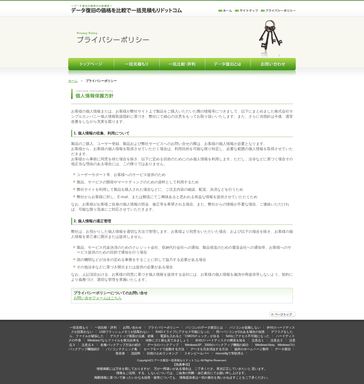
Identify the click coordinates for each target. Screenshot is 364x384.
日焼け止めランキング (162, 353)
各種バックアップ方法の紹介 (120, 344)
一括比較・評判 (106, 327)
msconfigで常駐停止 (230, 353)
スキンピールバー (196, 353)
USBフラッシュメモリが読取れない (124, 331)
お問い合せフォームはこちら (98, 298)
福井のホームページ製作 (251, 349)
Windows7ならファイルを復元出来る (113, 340)
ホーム (73, 80)
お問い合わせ (132, 327)
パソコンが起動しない (244, 327)
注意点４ (88, 344)
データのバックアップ (163, 344)
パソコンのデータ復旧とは (204, 327)
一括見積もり (79, 327)
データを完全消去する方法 (209, 349)
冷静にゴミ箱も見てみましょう (167, 340)
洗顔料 (135, 353)
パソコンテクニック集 (121, 349)
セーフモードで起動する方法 (164, 349)
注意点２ (276, 340)
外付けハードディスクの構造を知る (220, 340)
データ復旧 (283, 349)
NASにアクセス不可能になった (248, 336)
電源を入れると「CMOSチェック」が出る (190, 336)
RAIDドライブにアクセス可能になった (183, 331)
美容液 (120, 353)
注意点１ (258, 340)
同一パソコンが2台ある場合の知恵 (240, 331)
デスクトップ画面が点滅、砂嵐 (132, 336)
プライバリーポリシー (163, 327)
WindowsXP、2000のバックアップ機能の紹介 (217, 344)
